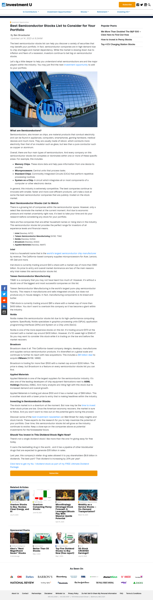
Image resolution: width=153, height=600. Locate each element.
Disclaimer (48, 593)
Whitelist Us (60, 593)
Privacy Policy (73, 593)
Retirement (102, 12)
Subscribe (127, 4)
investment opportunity (76, 64)
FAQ (121, 593)
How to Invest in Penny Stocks (116, 39)
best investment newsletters (46, 417)
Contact (25, 593)
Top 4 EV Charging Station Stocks (118, 44)
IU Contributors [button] (30, 12)
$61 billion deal (85, 355)
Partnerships (36, 593)
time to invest (88, 405)
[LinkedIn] (145, 4)
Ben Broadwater (22, 35)
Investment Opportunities (59, 12)
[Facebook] (138, 4)
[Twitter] (141, 4)
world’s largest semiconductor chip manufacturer (71, 253)
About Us (15, 593)
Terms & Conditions (133, 593)
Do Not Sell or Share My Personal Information (99, 593)
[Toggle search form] (149, 4)
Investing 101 (123, 12)
